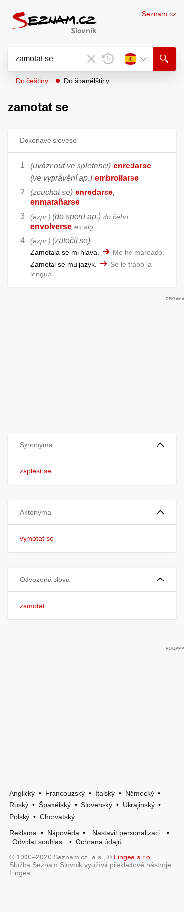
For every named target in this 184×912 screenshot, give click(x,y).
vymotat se (36, 538)
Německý (139, 793)
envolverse (51, 226)
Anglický (22, 793)
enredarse (132, 166)
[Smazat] (91, 59)
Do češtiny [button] (32, 80)
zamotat (32, 605)
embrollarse (117, 178)
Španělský (55, 805)
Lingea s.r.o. (133, 857)
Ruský (18, 805)
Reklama (23, 833)
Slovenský (96, 805)
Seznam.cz (159, 14)
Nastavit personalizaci (126, 833)
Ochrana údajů (99, 842)
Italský (105, 793)
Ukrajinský (139, 805)
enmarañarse (54, 202)
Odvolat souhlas (37, 842)
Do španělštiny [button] (86, 80)
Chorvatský (57, 817)
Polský (19, 817)
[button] (92, 445)
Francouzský (65, 793)
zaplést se (35, 471)
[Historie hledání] (108, 59)
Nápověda (63, 833)
